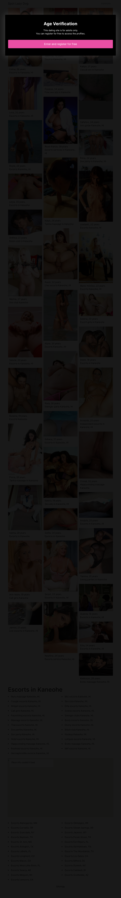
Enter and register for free (60, 44)
